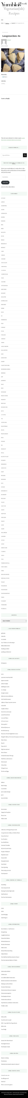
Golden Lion (4, 974)
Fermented (4, 319)
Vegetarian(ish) (5, 593)
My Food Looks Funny (6, 848)
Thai (2, 559)
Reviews (3, 475)
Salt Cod (3, 506)
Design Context (4, 693)
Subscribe (5, 182)
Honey (3, 361)
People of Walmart (5, 851)
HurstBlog (3, 884)
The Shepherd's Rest (6, 996)
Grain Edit (3, 705)
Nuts (2, 411)
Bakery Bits (4, 1016)
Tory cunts (4, 566)
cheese (3, 255)
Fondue (3, 327)
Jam (2, 376)
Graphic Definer (4, 708)
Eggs (2, 312)
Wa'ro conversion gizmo (7, 1084)
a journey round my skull (6, 677)
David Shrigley (4, 914)
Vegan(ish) (4, 585)
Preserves (3, 464)
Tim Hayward (4, 873)
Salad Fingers (4, 917)
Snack (2, 521)
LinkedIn (3, 636)
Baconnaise (4, 809)
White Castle (4, 818)
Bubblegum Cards (5, 686)
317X (2, 674)
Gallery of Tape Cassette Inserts (8, 702)
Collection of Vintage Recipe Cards (9, 829)
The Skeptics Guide (5, 1046)
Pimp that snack (4, 854)
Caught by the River (5, 935)
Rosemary (3, 494)
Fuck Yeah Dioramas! (6, 699)
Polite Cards (4, 947)
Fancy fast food (4, 836)
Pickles (3, 441)
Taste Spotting (4, 867)
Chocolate (4, 262)
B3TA (2, 911)
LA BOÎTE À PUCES (5, 714)
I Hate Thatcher (5, 365)
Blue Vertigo (4, 785)
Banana (3, 221)
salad (2, 502)
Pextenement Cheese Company (8, 990)
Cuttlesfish (4, 285)
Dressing (3, 304)
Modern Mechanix (5, 944)
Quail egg (3, 468)
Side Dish (3, 517)
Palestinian (4, 426)
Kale (2, 384)
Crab (2, 278)
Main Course (4, 395)
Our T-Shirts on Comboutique (8, 642)
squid (2, 528)
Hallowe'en (4, 350)
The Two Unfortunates (6, 897)
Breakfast (4, 243)
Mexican (3, 403)
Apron (3, 202)
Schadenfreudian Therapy (7, 755)
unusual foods (5, 578)
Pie (2, 445)
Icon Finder (4, 788)
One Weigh (3, 1029)
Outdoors (4, 422)
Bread (2, 240)
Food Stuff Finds (4, 842)
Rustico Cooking (5, 1058)
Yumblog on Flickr (5, 648)
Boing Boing (4, 932)
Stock (2, 540)
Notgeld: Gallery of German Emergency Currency (12, 736)
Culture (3, 281)
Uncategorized (5, 574)
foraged (3, 334)
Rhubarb (3, 479)
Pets (2, 437)
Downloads (4, 300)
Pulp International (5, 749)
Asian (2, 209)
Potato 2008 (4, 858)
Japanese (3, 380)
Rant (2, 471)
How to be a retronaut (6, 711)
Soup (2, 525)
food (2, 331)
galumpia (3, 633)
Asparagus (4, 213)
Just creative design (5, 791)
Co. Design (3, 689)
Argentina (4, 205)
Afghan (3, 198)
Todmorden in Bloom (6, 999)
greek (2, 342)
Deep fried (3, 289)
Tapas (2, 555)
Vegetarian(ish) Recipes (14, 11)
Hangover (4, 357)
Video (2, 597)
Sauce (2, 509)
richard (9, 40)
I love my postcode (5, 887)
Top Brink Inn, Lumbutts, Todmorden (9, 1002)
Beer (2, 228)
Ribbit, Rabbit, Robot (5, 645)
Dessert (3, 293)
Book (2, 236)
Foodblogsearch (5, 1078)
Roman (3, 487)
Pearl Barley (4, 433)
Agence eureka (4, 680)
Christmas (4, 266)
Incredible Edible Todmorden (8, 977)
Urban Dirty (3, 765)
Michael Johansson (5, 727)
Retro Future (4, 752)
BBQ (2, 224)
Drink (2, 308)
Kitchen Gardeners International (8, 980)
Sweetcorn (4, 547)
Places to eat (4, 456)
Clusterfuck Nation (5, 938)
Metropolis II (4, 724)
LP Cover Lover (4, 721)
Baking (7, 23)
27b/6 (2, 908)
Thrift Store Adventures (6, 758)
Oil (2, 418)
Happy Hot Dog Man (5, 812)
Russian (3, 498)
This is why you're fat (6, 870)
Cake (2, 251)
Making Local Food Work (6, 983)
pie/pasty (3, 449)
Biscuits (3, 232)
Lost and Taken (4, 718)
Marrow (3, 399)
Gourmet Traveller (5, 845)
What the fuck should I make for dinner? (10, 1064)
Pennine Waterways (5, 987)
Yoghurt (3, 601)
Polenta (3, 460)
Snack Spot (3, 864)
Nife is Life (3, 1026)
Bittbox (2, 782)
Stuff (2, 544)
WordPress (21, 1094)
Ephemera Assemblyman (7, 696)
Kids (2, 388)
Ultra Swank (4, 762)
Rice (2, 483)
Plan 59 (2, 743)
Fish (2, 323)
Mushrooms (4, 407)
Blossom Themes (8, 1094)
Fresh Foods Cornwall (6, 1020)
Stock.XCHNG (4, 798)
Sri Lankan (4, 532)
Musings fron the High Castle (7, 891)
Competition (4, 274)
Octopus (3, 414)
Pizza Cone (3, 815)
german (3, 338)
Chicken (3, 259)
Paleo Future (4, 740)
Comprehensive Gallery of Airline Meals (10, 832)
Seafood (3, 513)
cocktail (3, 270)
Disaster (3, 296)
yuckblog (3, 608)
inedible (3, 373)
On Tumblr (3, 639)
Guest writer (4, 346)
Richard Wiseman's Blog (6, 950)
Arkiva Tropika (4, 683)
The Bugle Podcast (5, 1043)
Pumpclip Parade (5, 861)
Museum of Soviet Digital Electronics (9, 733)
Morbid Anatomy (5, 730)
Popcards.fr (4, 746)
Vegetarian (4, 589)
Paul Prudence (4, 894)
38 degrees (4, 663)
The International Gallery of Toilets (9, 960)
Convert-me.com (5, 1075)
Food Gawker (4, 839)
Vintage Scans (4, 768)
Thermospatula (5, 563)
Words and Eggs (5, 771)
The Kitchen (4, 1061)
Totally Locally (4, 1005)
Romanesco (4, 490)
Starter (3, 536)
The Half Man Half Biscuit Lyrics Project (10, 957)
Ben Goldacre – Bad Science (7, 928)
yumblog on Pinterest (6, 652)
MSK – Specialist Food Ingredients (9, 1023)
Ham (2, 354)
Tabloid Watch (4, 954)
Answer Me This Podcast (7, 1040)
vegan (3, 582)
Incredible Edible (5, 369)
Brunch (3, 247)
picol (2, 795)
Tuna (2, 570)
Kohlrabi (3, 392)
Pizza (2, 452)
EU (1, 315)
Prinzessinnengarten (6, 993)
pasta (2, 430)
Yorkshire (4, 604)
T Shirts (3, 551)
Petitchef (3, 1081)
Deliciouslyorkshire (5, 971)
